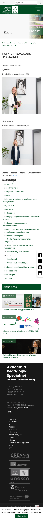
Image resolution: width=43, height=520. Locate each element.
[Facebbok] (40, 255)
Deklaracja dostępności (19, 442)
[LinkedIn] (40, 261)
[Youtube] (40, 267)
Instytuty (12, 419)
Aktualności (9, 184)
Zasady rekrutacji (11, 188)
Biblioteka (13, 429)
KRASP (11, 437)
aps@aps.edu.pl (21, 407)
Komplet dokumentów (14, 191)
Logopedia (8, 209)
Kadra (13, 45)
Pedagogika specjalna (13, 235)
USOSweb (13, 421)
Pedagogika (9, 213)
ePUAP (11, 445)
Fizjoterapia (9, 205)
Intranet (12, 440)
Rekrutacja (21, 43)
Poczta (12, 427)
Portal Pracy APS (15, 435)
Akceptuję (21, 516)
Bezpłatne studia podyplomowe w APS (19, 309)
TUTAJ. (16, 175)
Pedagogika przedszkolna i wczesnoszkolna (15, 224)
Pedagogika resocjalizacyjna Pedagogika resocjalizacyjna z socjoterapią (21, 230)
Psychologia (9, 274)
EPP (10, 448)
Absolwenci (12, 259)
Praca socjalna (10, 271)
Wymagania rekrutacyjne (18, 263)
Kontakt (7, 195)
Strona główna (10, 43)
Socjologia (8, 278)
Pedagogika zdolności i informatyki (19, 267)
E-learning (13, 432)
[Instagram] (40, 273)
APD (10, 424)
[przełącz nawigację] (38, 9)
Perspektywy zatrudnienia (18, 251)
